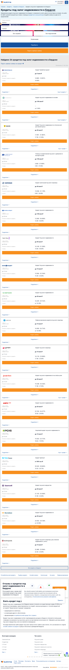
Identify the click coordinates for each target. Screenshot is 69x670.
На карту (52, 575)
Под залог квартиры (40, 649)
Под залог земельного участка (42, 647)
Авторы (58, 661)
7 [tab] (38, 657)
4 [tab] (33, 657)
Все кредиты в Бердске (34, 568)
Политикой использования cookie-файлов (44, 597)
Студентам (5, 642)
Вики (33, 661)
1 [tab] (28, 657)
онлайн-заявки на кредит (10, 626)
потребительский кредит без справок (25, 615)
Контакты (28, 661)
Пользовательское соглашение (45, 661)
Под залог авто (38, 642)
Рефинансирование (62, 575)
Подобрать (34, 45)
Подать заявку (34, 84)
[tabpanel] (17, 644)
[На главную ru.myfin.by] (6, 662)
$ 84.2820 (60, 1)
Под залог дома (38, 639)
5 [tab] (34, 657)
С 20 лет (4, 649)
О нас (15, 661)
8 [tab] (39, 657)
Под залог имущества (40, 644)
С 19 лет (4, 647)
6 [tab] (36, 657)
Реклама (21, 661)
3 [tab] (31, 657)
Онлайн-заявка (34, 575)
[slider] (1, 24)
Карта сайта (17, 663)
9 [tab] (41, 657)
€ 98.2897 (60, 3)
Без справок (17, 33)
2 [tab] (29, 657)
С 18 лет (4, 644)
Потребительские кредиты (8, 575)
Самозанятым (6, 639)
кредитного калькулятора (36, 15)
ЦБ (56, 1)
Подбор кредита (22, 575)
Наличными (34, 39)
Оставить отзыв (59, 588)
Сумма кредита (6, 20)
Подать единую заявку (34, 51)
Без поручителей (51, 33)
